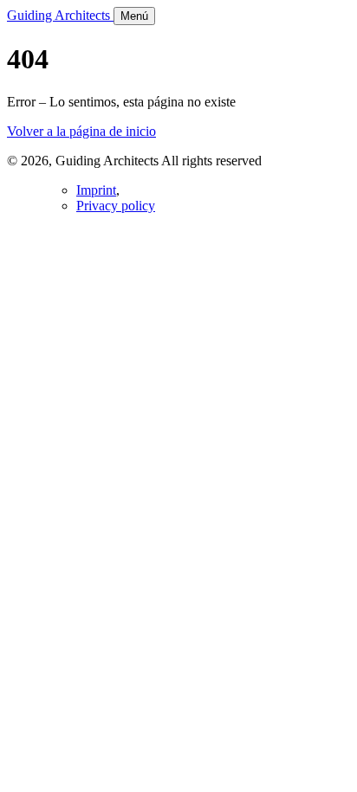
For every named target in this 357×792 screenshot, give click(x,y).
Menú (134, 16)
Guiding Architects (60, 15)
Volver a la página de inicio (81, 131)
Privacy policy (115, 205)
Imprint (96, 190)
